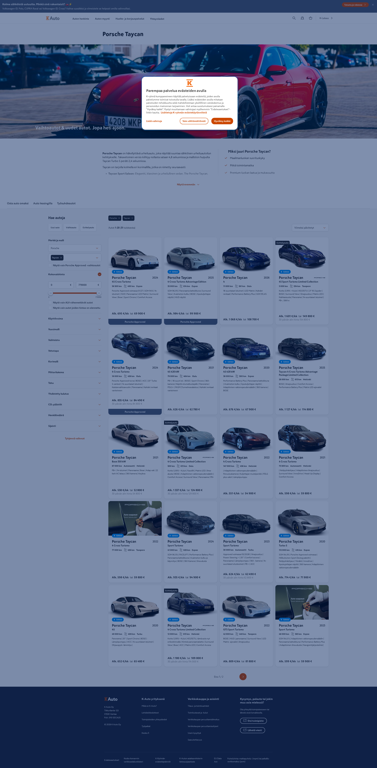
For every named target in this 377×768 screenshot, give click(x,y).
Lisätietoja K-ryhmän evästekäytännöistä (183, 112)
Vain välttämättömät (194, 121)
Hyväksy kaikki (222, 121)
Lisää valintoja (154, 121)
